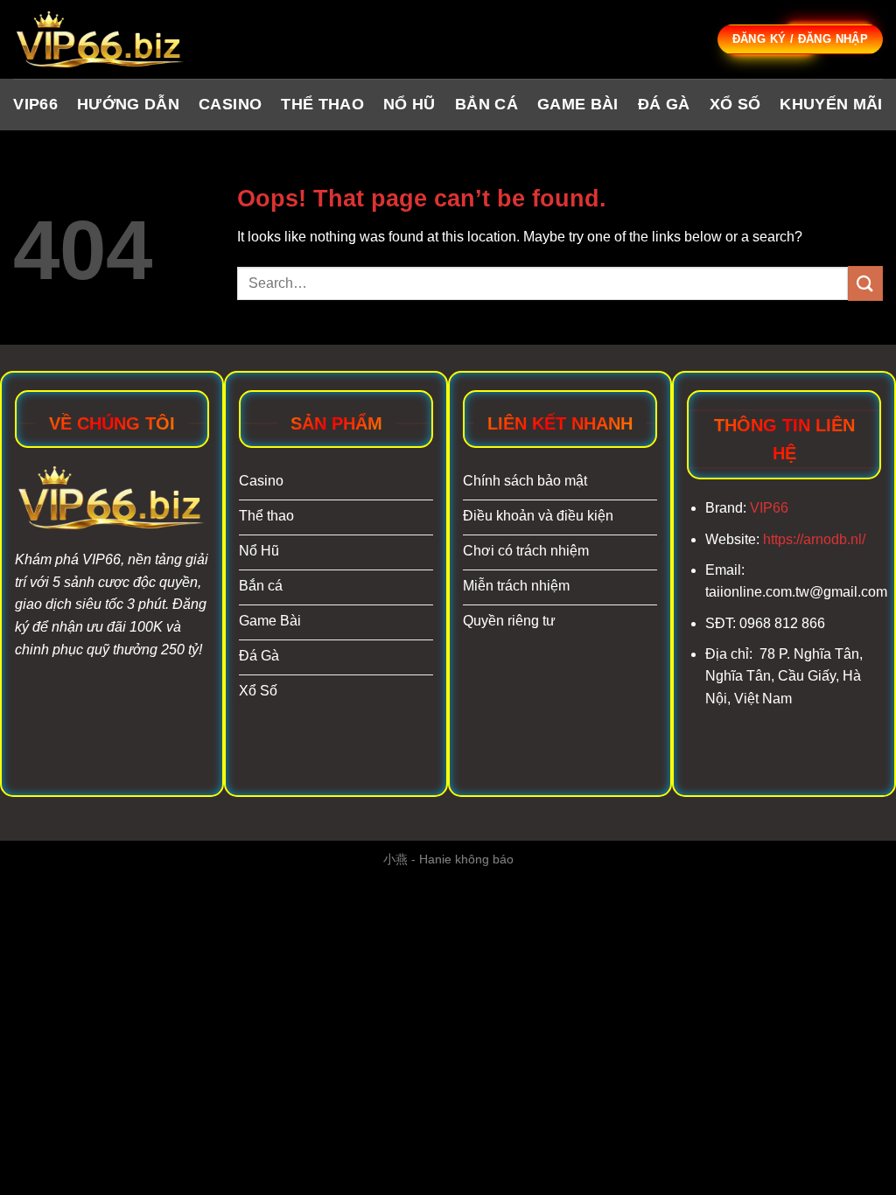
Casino (230, 104)
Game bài (578, 104)
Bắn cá (486, 104)
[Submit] (865, 283)
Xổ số (735, 104)
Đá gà (664, 104)
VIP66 (35, 104)
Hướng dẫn (128, 104)
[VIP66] (100, 39)
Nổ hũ (409, 104)
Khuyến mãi (831, 104)
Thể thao (322, 104)
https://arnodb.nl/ (814, 539)
